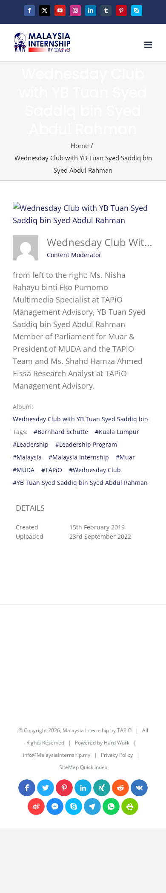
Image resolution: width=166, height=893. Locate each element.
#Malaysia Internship (79, 457)
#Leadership (31, 444)
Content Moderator (74, 255)
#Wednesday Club (95, 470)
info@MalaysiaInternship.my (56, 755)
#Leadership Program (86, 444)
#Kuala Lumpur (117, 432)
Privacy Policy (117, 755)
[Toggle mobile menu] (148, 44)
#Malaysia (27, 457)
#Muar (125, 457)
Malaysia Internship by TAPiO (96, 730)
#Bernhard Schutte (61, 432)
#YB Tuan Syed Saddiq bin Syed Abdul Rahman (80, 483)
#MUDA (23, 470)
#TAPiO (51, 470)
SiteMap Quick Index (83, 767)
